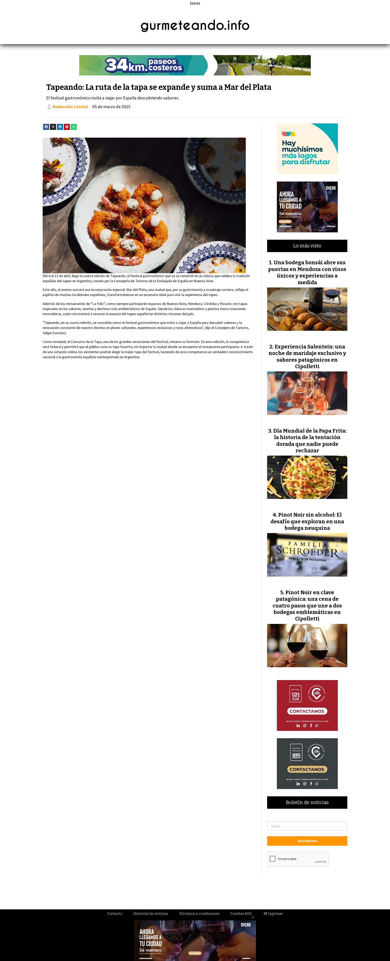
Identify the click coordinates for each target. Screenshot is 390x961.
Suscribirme (307, 840)
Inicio (195, 3)
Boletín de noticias (307, 802)
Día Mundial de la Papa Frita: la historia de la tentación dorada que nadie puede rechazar (310, 441)
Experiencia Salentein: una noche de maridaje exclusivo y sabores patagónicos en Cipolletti (307, 357)
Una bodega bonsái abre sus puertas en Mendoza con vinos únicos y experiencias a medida (307, 272)
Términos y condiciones (199, 913)
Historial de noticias (150, 913)
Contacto (114, 913)
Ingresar (275, 913)
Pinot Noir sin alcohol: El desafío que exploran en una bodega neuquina (307, 521)
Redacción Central (70, 106)
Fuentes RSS (241, 913)
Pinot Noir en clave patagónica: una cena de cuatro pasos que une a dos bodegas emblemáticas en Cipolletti (307, 605)
